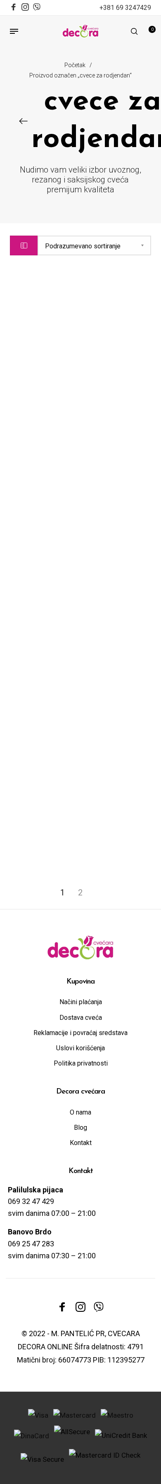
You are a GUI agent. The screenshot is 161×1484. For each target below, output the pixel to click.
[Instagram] (25, 8)
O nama (80, 1112)
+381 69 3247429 (125, 8)
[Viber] (36, 5)
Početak (74, 65)
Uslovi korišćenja (80, 1048)
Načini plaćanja (80, 1002)
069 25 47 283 (31, 1243)
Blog (80, 1127)
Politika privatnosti (81, 1063)
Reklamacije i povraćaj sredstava (80, 1033)
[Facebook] (13, 8)
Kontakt (81, 1143)
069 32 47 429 (31, 1201)
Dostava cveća (80, 1017)
